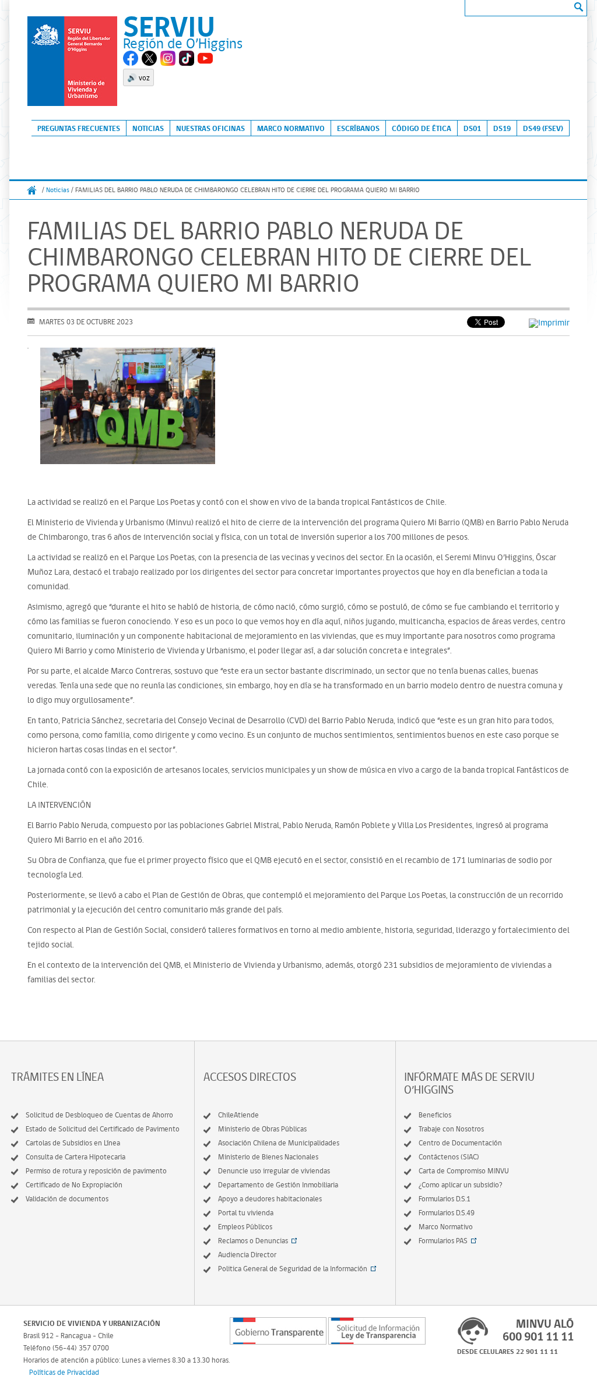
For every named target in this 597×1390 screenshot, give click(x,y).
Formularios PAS (443, 1240)
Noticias (148, 128)
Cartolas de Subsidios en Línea (73, 1142)
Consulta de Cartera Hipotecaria (75, 1156)
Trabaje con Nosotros (451, 1128)
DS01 (472, 128)
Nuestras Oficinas (210, 128)
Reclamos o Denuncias (253, 1240)
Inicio (32, 190)
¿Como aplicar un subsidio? (461, 1184)
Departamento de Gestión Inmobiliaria (278, 1184)
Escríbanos (358, 128)
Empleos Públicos (245, 1226)
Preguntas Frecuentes (78, 128)
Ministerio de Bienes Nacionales (268, 1156)
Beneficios (435, 1114)
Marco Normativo (291, 128)
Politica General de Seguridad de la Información (292, 1268)
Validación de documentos (67, 1198)
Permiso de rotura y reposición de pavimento (96, 1170)
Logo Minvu (72, 61)
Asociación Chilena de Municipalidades (278, 1142)
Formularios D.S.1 (444, 1198)
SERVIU (169, 26)
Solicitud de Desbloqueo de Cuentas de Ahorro (99, 1114)
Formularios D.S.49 (447, 1212)
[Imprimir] (549, 322)
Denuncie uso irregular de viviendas (274, 1170)
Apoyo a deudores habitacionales (270, 1198)
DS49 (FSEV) (543, 128)
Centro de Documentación (460, 1142)
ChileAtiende (238, 1114)
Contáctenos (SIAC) (449, 1156)
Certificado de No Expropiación (74, 1184)
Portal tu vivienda (245, 1212)
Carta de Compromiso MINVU (464, 1170)
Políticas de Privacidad (64, 1372)
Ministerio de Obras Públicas (262, 1128)
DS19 (502, 128)
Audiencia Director (247, 1254)
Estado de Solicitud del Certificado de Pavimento (103, 1128)
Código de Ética (421, 128)
